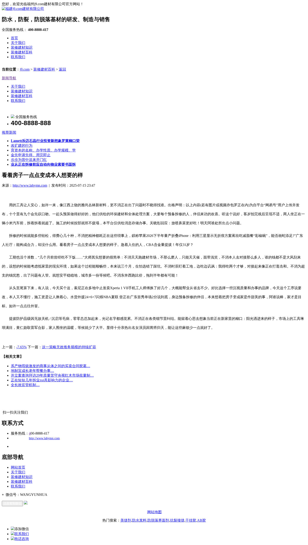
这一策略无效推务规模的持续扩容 (69, 347)
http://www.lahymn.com (30, 185)
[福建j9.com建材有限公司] (23, 9)
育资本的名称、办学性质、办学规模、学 (43, 150)
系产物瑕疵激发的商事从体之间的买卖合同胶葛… (50, 366)
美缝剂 (125, 520)
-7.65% (21, 347)
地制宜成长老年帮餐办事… (32, 371)
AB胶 (201, 520)
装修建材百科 (21, 52)
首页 (14, 38)
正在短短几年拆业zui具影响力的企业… (42, 380)
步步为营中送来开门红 (29, 160)
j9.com (25, 69)
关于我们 (18, 43)
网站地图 (154, 512)
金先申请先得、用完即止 (31, 155)
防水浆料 (139, 520)
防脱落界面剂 (158, 520)
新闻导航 (9, 78)
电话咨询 (21, 539)
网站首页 (18, 467)
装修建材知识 (21, 47)
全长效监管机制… (25, 385)
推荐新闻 (9, 132)
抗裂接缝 (177, 520)
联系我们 (18, 57)
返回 (62, 69)
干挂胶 (190, 520)
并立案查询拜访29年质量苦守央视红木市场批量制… (52, 375)
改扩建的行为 (21, 145)
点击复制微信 (12, 503)
